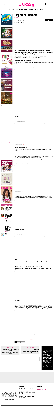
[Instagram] (40, 389)
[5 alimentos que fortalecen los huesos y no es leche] (2, 234)
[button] (45, 9)
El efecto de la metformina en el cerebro (8, 221)
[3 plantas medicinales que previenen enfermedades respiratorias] (2, 227)
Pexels (22, 256)
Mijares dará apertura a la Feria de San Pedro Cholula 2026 (47, 355)
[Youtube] (45, 389)
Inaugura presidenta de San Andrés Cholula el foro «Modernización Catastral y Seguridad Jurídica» (47, 362)
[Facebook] (46, 20)
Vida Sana (6, 218)
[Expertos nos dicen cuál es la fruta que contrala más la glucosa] (2, 215)
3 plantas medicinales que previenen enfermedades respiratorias (8, 228)
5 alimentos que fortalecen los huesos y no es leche (8, 235)
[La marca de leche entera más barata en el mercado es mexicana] (2, 208)
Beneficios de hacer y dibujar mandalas (33, 339)
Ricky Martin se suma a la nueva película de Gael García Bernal (47, 358)
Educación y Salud (21, 391)
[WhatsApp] (52, 20)
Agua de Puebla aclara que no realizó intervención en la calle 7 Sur (47, 366)
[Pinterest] (50, 20)
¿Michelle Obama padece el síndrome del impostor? (30, 352)
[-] (4, 359)
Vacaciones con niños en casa (34, 336)
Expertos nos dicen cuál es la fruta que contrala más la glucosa (8, 216)
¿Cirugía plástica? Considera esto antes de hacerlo (10, 353)
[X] (48, 20)
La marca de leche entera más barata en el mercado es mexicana (8, 209)
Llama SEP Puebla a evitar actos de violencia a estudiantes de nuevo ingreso (47, 351)
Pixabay (23, 144)
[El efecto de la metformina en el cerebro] (2, 221)
